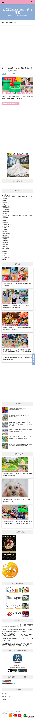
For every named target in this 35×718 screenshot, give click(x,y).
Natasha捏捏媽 (11, 73)
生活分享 (5, 253)
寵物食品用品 (6, 242)
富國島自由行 (6, 217)
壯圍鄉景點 (5, 222)
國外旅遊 (5, 239)
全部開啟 (4, 195)
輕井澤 (3, 73)
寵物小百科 (5, 244)
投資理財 (5, 220)
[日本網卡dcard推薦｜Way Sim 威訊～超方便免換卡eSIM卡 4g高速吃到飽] (17, 85)
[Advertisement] (17, 47)
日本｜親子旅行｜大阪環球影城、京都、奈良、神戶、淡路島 (17, 215)
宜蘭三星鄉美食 (6, 207)
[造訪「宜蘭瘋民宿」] (8, 683)
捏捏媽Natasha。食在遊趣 (18, 11)
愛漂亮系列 (5, 246)
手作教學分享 (6, 257)
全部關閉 (9, 195)
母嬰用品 (5, 204)
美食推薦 (5, 229)
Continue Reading (12, 103)
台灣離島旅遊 (6, 237)
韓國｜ (4, 218)
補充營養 (5, 198)
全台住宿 (5, 235)
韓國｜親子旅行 (6, 226)
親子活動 (5, 213)
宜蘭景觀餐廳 (6, 209)
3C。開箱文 (6, 250)
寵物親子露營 (6, 211)
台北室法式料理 (6, 224)
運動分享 (5, 251)
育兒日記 (5, 202)
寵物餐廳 (5, 231)
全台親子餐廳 (6, 206)
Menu (4, 2)
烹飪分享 (5, 255)
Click (33, 359)
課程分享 (5, 259)
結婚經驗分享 (6, 240)
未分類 (4, 228)
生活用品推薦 (6, 248)
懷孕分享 (5, 200)
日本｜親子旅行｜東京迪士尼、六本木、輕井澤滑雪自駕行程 (17, 196)
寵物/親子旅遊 (6, 233)
